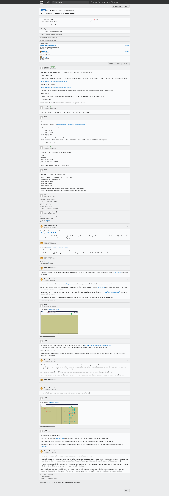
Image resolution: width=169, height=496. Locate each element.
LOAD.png (44, 51)
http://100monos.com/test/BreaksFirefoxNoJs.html (55, 87)
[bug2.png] (59, 414)
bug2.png (44, 57)
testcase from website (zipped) (48, 45)
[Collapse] (127, 68)
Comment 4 (46, 171)
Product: (46, 19)
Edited (58, 171)
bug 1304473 (117, 272)
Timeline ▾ (125, 63)
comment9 (43, 446)
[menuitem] (93, 2)
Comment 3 (46, 148)
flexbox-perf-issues (49, 261)
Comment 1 (46, 108)
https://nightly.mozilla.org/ (112, 292)
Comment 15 (47, 452)
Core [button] (51, 19)
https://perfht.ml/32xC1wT (48, 233)
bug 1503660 (107, 284)
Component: (45, 21)
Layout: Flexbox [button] (54, 21)
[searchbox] (70, 2)
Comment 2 (46, 118)
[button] (125, 2)
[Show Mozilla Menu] (41, 2)
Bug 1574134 (49, 10)
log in (48, 482)
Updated (46, 196)
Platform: (46, 25)
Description (47, 68)
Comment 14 (47, 431)
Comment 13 (47, 399)
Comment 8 (46, 280)
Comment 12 (47, 389)
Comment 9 (46, 306)
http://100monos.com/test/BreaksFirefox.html (54, 81)
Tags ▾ (118, 63)
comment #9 (60, 438)
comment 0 (101, 287)
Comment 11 (47, 361)
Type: (92, 20)
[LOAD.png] (59, 322)
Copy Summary (117, 6)
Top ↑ (126, 490)
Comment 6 (46, 243)
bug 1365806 (69, 284)
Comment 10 (47, 342)
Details (127, 45)
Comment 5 (46, 227)
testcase (48, 220)
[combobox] (70, 2)
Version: (46, 23)
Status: (47, 31)
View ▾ (126, 6)
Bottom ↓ (112, 63)
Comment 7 (46, 269)
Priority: (91, 22)
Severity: (98, 22)
